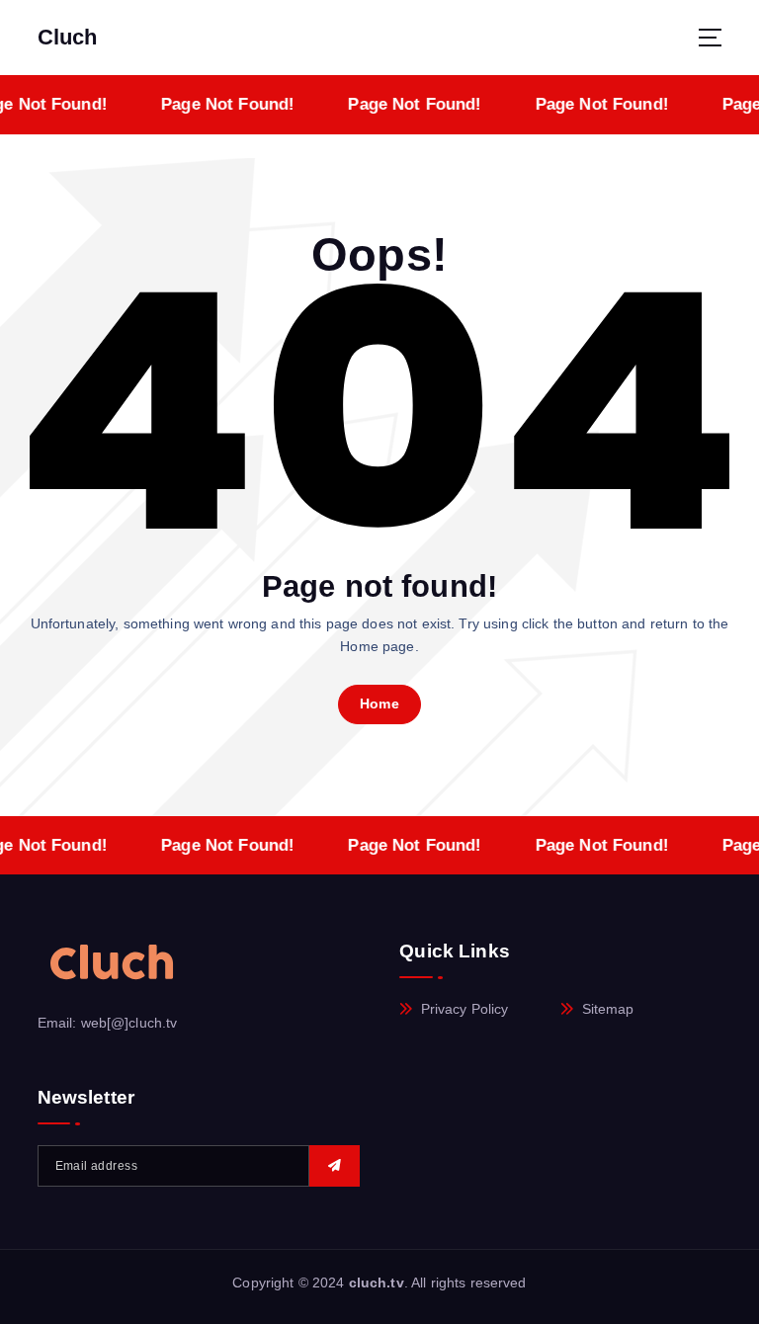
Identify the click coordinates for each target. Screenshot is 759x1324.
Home (379, 704)
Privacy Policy (465, 1009)
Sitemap (608, 1009)
